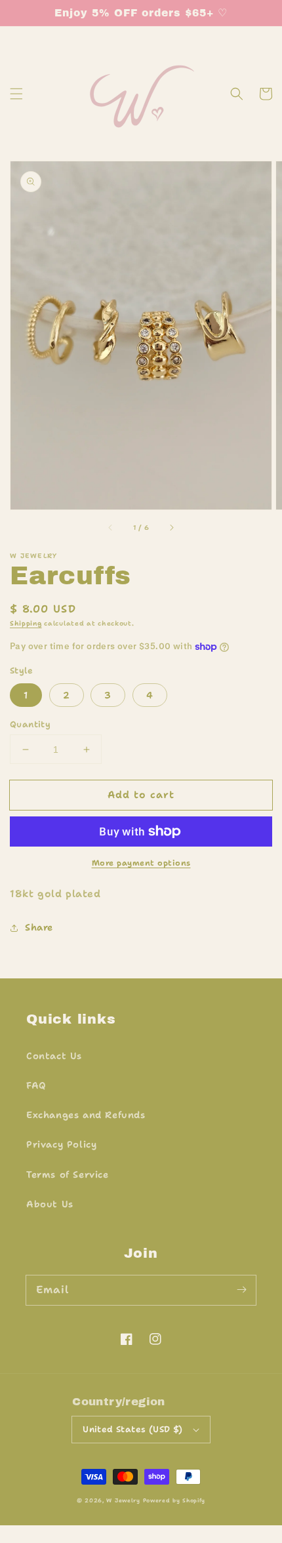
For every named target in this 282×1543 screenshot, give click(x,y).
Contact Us (54, 1056)
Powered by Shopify (174, 1500)
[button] (16, 93)
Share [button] (39, 927)
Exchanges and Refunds (86, 1115)
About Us (49, 1204)
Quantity (30, 724)
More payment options (141, 863)
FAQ (36, 1085)
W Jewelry (123, 1500)
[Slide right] (171, 527)
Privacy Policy (61, 1144)
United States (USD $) (132, 1429)
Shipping (26, 623)
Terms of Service (67, 1174)
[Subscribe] (241, 1289)
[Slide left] (110, 527)
